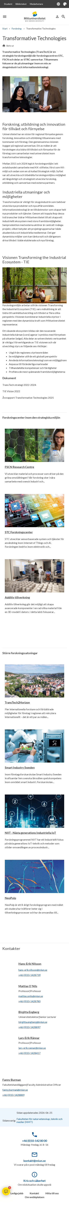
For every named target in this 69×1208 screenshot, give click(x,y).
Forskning (17, 28)
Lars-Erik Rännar (28, 1038)
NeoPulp (10, 898)
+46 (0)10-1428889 (13, 1094)
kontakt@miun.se (34, 1160)
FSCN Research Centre (19, 467)
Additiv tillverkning (17, 597)
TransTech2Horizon (17, 702)
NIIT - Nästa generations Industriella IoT (30, 832)
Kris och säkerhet (34, 1180)
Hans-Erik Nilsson (29, 963)
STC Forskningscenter (19, 532)
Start (5, 28)
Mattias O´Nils (27, 986)
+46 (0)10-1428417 (29, 1053)
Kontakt (34, 1193)
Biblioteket (21, 4)
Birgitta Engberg (28, 1012)
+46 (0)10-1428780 (29, 1001)
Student (8, 4)
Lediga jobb (16, 1193)
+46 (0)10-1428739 (29, 974)
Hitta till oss (52, 1193)
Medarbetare (36, 4)
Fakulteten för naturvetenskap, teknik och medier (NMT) (39, 1120)
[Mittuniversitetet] (34, 16)
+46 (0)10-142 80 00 (34, 1140)
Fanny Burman (11, 1080)
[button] (6, 1191)
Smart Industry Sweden (20, 767)
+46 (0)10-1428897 (29, 1027)
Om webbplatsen (34, 1197)
